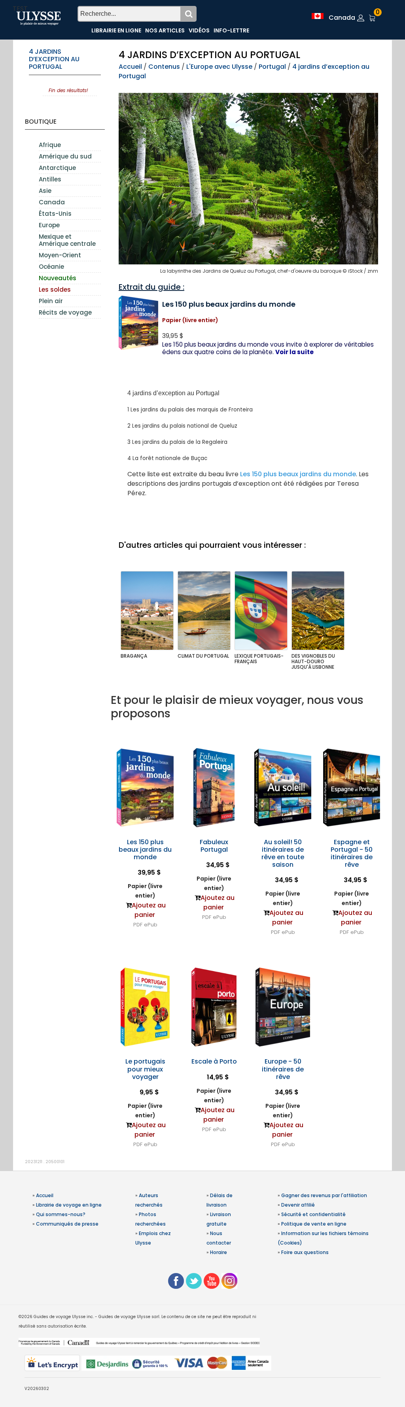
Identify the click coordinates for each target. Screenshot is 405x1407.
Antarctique (57, 168)
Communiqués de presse (67, 1223)
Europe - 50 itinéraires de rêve (283, 1069)
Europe (49, 225)
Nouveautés (57, 278)
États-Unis (55, 213)
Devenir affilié (298, 1204)
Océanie (51, 266)
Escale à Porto (214, 1061)
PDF (137, 924)
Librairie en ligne (116, 30)
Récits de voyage (65, 312)
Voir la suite (294, 352)
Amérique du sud (65, 156)
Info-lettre (231, 30)
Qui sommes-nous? (60, 1214)
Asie (45, 191)
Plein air (51, 301)
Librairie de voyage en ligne (69, 1204)
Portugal (272, 66)
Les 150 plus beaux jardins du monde (298, 474)
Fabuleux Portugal (214, 845)
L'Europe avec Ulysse (219, 66)
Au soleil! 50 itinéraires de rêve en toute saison (282, 853)
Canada (52, 202)
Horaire (218, 1252)
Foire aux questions (305, 1252)
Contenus (164, 66)
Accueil (130, 66)
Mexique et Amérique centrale (67, 240)
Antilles (50, 179)
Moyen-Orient (60, 255)
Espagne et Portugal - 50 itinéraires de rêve (352, 853)
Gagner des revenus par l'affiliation (324, 1195)
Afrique (50, 145)
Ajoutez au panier (149, 910)
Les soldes (55, 289)
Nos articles (165, 30)
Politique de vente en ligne (313, 1223)
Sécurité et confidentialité (313, 1214)
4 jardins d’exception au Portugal (54, 59)
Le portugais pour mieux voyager (145, 1069)
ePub (150, 924)
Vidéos (199, 30)
